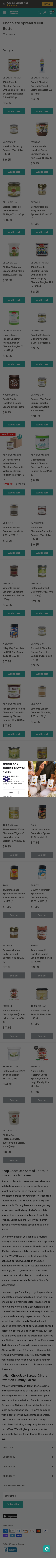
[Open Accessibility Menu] (6, 779)
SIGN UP (11, 792)
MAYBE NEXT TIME (7, 796)
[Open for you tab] (46, 1548)
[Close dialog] (55, 763)
